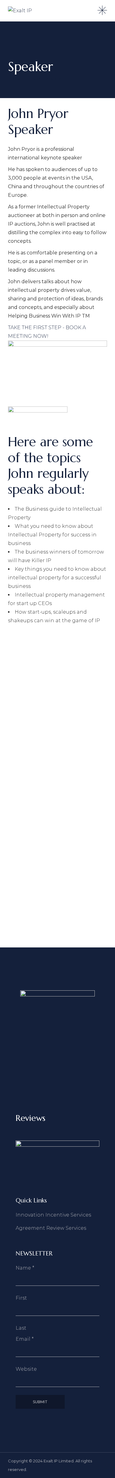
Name (25, 1268)
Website (26, 1369)
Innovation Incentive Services (53, 1215)
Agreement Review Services (51, 1228)
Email (25, 1339)
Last (21, 1328)
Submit (40, 1402)
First (21, 1298)
